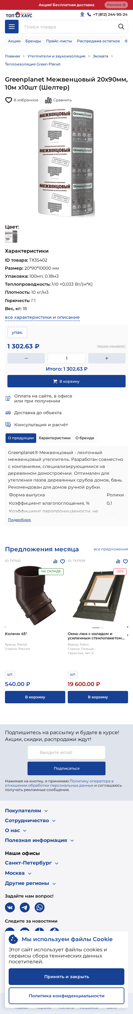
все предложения (111, 549)
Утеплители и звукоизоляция (56, 56)
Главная (12, 56)
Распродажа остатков (98, 41)
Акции (14, 41)
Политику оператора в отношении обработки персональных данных (59, 783)
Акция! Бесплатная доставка (66, 4)
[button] (96, 627)
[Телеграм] (25, 907)
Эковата (100, 56)
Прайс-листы (59, 41)
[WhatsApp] (40, 907)
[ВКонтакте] (10, 907)
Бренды (33, 41)
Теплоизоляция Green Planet (33, 64)
